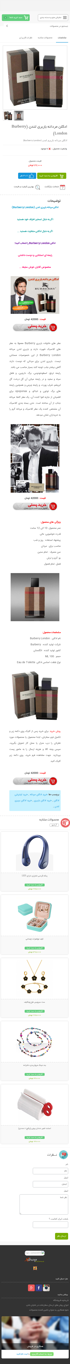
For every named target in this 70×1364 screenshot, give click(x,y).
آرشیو (54, 825)
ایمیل (66, 1177)
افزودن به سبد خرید (48, 176)
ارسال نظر (61, 1236)
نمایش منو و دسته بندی (50, 17)
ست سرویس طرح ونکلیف (34, 1002)
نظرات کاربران (25, 38)
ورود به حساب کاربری (42, 1354)
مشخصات (62, 38)
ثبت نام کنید (22, 1354)
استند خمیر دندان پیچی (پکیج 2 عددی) (34, 1128)
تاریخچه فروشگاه (61, 1300)
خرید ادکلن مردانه (38, 795)
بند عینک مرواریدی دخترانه (34, 1065)
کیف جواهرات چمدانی (34, 939)
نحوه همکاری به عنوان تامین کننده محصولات (49, 1310)
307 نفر (24, 176)
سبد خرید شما (16, 17)
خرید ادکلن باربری (43, 801)
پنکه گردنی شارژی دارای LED (34, 876)
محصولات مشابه (45, 38)
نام (67, 1164)
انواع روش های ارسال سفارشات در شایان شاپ (47, 1305)
